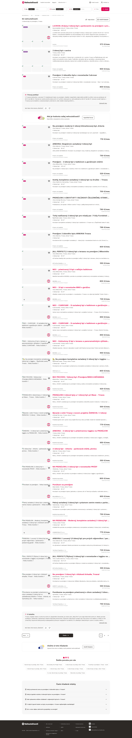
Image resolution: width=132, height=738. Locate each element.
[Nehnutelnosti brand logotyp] (30, 2)
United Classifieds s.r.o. (34, 730)
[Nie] (49, 108)
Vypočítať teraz (88, 117)
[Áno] (45, 108)
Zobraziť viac (103, 103)
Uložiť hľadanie (103, 19)
